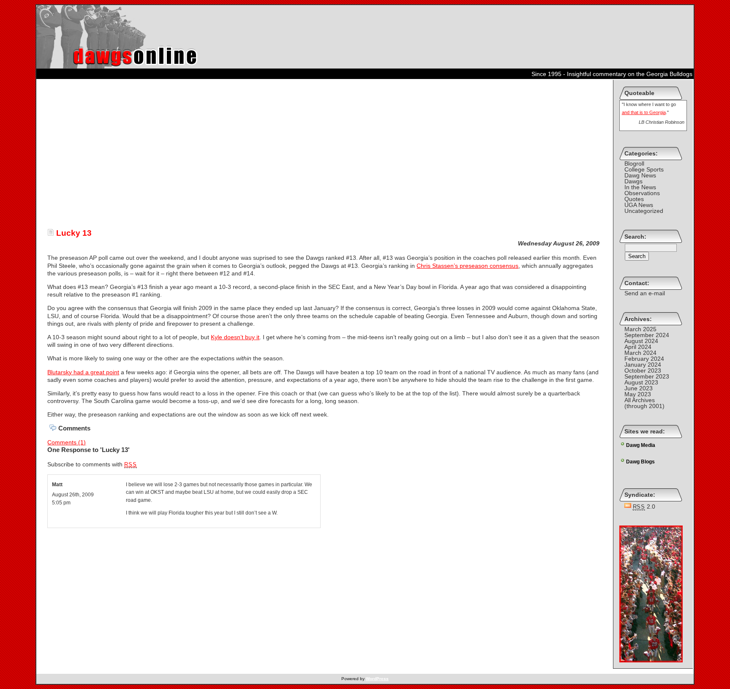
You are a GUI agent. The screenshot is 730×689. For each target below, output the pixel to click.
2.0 (644, 506)
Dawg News (640, 175)
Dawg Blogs (640, 462)
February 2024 (644, 358)
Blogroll (634, 163)
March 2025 (640, 329)
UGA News (638, 205)
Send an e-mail (644, 293)
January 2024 (642, 364)
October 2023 (642, 370)
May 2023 (637, 394)
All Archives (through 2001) (644, 403)
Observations (642, 193)
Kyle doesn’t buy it (235, 337)
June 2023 (638, 388)
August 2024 (641, 341)
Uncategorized (643, 210)
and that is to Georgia (644, 112)
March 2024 (640, 352)
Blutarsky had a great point (83, 372)
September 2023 (646, 376)
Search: (635, 236)
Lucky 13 (73, 233)
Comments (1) (66, 442)
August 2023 (641, 382)
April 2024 (637, 346)
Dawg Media (640, 445)
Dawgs (633, 181)
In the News (640, 187)
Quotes (634, 199)
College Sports (644, 169)
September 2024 (646, 335)
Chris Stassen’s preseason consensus (467, 265)
